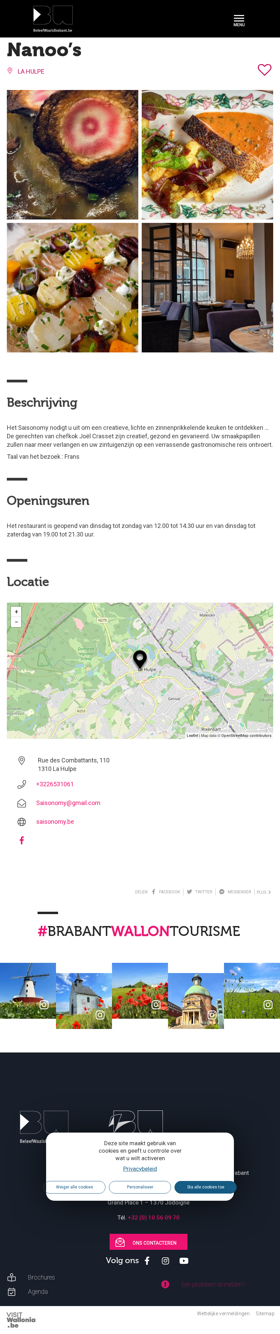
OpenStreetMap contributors (246, 735)
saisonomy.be (55, 821)
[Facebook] (22, 842)
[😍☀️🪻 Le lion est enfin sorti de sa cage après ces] (252, 991)
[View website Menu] (239, 19)
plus (262, 892)
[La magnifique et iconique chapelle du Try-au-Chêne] (84, 1001)
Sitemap (265, 1313)
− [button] (16, 621)
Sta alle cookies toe (205, 1187)
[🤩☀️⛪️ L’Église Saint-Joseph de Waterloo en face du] (196, 1001)
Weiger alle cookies (74, 1187)
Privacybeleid (140, 1168)
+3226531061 (55, 784)
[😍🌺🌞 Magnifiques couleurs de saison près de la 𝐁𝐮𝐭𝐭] (140, 991)
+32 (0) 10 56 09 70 (154, 1217)
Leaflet (192, 735)
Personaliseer (140, 1187)
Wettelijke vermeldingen (223, 1313)
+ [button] (16, 611)
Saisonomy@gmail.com (68, 802)
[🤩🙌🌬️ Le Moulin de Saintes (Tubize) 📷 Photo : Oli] (28, 991)
